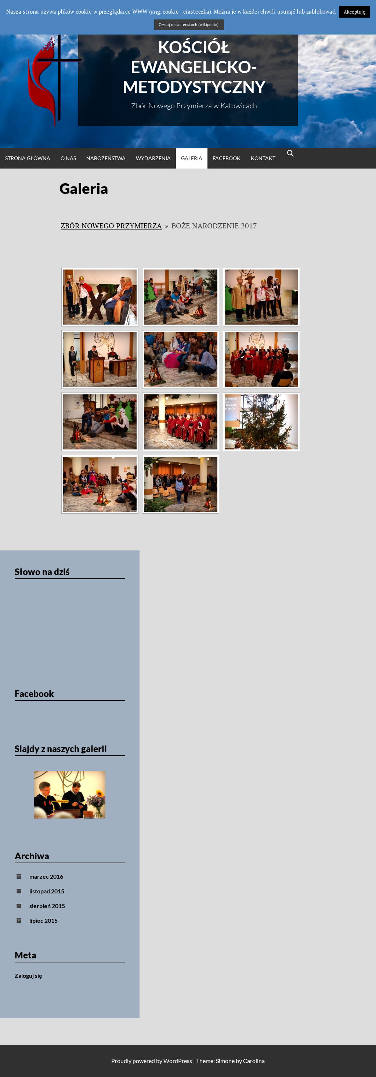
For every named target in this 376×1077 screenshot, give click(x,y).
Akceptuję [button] (354, 11)
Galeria (191, 158)
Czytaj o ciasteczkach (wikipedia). (189, 24)
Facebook (227, 158)
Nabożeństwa (106, 158)
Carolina (254, 1060)
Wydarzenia (153, 158)
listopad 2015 (46, 891)
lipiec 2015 (43, 920)
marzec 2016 (46, 876)
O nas (68, 158)
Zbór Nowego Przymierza (111, 226)
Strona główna (27, 158)
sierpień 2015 (47, 905)
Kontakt (263, 158)
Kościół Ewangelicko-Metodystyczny (194, 67)
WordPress (177, 1060)
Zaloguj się (28, 975)
